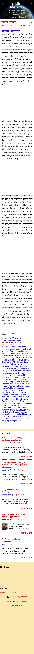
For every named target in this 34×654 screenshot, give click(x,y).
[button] (31, 22)
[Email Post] (13, 334)
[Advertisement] (17, 103)
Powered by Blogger (18, 597)
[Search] (31, 4)
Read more (26, 456)
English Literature (17, 5)
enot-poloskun (22, 601)
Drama (5, 334)
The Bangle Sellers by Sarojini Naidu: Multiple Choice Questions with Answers (15, 465)
